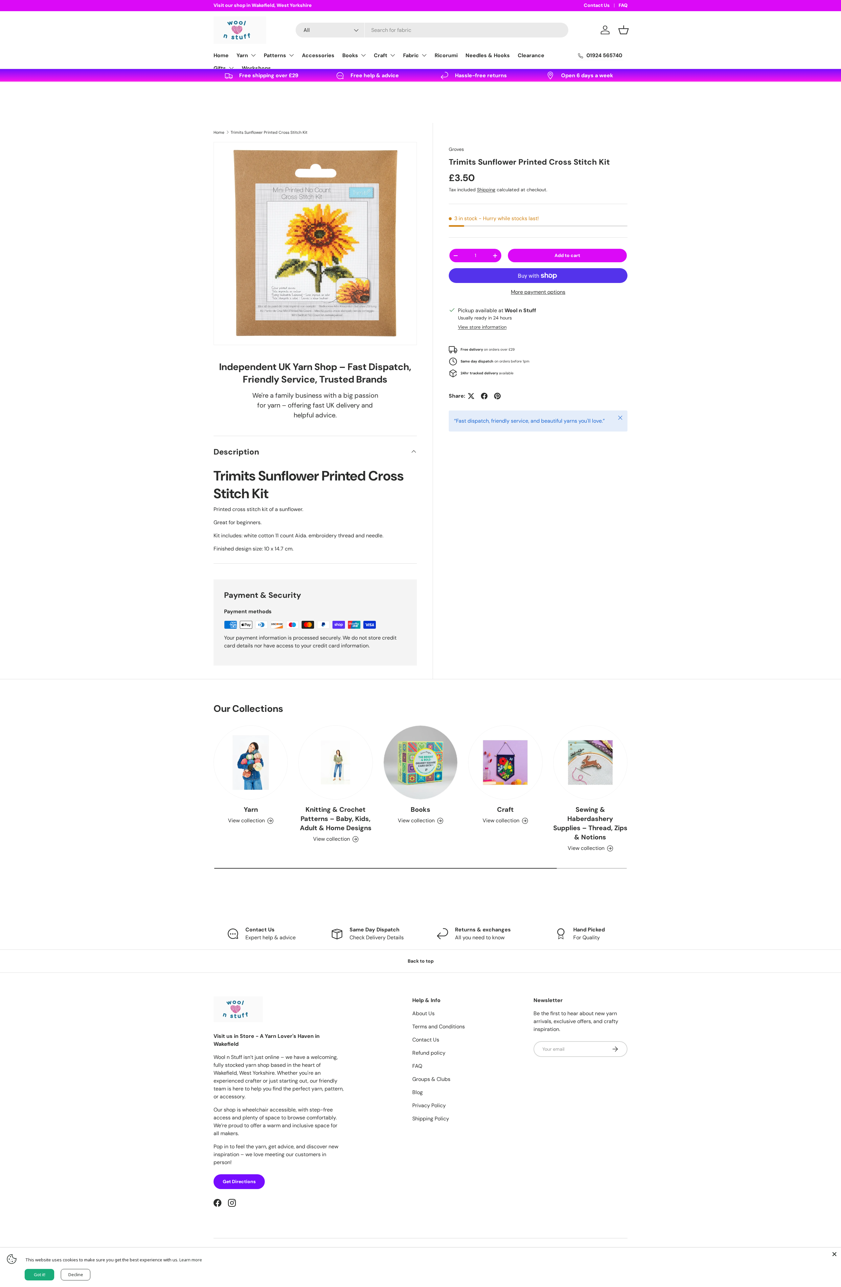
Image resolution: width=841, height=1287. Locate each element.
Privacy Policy (429, 1105)
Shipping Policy (430, 1118)
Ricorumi (446, 55)
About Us (423, 1013)
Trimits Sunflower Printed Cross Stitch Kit (269, 132)
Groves (456, 149)
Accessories (318, 55)
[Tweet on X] (471, 396)
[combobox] (432, 30)
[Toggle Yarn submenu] (253, 55)
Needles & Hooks (488, 55)
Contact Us (597, 5)
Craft (380, 55)
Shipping (486, 190)
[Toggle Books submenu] (363, 55)
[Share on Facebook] (484, 396)
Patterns (275, 55)
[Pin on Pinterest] (497, 396)
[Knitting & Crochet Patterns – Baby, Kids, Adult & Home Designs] (335, 762)
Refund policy (428, 1052)
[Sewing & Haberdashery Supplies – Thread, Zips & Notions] (590, 762)
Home (221, 55)
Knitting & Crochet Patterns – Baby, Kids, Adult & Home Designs (336, 818)
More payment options (538, 292)
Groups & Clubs (431, 1079)
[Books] (420, 762)
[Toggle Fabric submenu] (424, 55)
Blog (417, 1092)
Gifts (220, 68)
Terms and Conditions (438, 1026)
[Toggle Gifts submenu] (231, 68)
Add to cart (567, 255)
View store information (482, 327)
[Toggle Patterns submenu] (291, 55)
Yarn (242, 55)
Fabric (411, 55)
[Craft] (505, 762)
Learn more (190, 1260)
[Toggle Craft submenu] (393, 55)
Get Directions (239, 1181)
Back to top (421, 961)
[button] (623, 30)
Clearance (531, 55)
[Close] (834, 1254)
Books (350, 55)
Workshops (256, 68)
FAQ (623, 5)
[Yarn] (250, 762)
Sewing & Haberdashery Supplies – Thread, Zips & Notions (590, 823)
